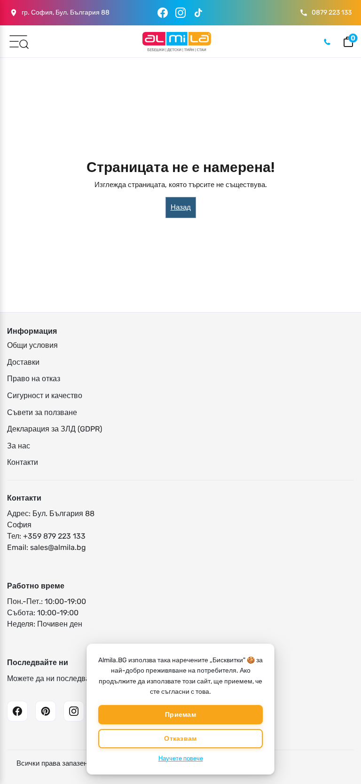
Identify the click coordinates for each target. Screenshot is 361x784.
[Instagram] (180, 13)
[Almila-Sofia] (176, 41)
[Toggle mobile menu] (18, 41)
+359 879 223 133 (54, 536)
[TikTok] (198, 13)
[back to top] (340, 756)
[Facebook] (162, 13)
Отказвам (180, 739)
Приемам (180, 715)
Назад (181, 207)
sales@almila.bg (58, 547)
